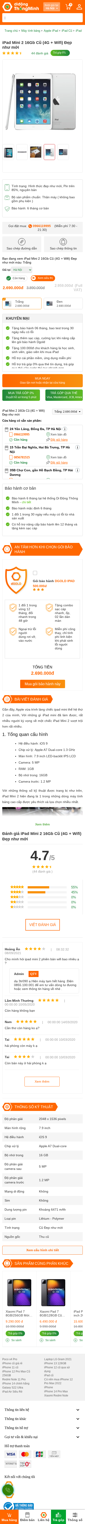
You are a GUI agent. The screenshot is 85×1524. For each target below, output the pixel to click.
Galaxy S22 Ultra (12, 1387)
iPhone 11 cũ (10, 1367)
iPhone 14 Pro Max (56, 1391)
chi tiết (26, 502)
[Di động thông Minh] (20, 6)
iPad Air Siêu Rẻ (12, 1391)
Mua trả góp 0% (21, 395)
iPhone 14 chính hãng (15, 1383)
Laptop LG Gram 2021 (58, 1359)
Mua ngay (42, 380)
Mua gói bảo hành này (43, 684)
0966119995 (42, 226)
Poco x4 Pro (9, 1359)
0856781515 (22, 457)
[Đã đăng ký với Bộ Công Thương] (18, 1507)
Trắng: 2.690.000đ (66, 411)
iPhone (48, 1387)
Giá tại (6, 269)
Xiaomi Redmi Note (56, 1395)
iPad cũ (48, 1375)
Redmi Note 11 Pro (14, 1379)
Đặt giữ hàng (59, 439)
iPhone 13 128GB (55, 1363)
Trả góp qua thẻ (64, 395)
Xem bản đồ (58, 434)
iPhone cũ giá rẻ (12, 1363)
